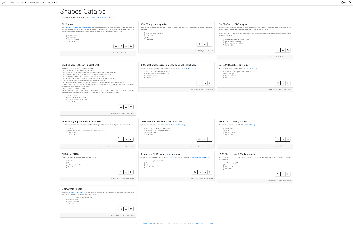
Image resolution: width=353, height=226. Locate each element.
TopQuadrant (211, 223)
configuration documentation (201, 157)
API (57, 3)
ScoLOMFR (251, 68)
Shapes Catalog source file (99, 17)
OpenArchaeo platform (78, 192)
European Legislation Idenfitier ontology (77, 28)
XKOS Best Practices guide (187, 68)
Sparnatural (173, 157)
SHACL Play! (9, 2)
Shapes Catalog (250, 125)
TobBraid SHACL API (200, 223)
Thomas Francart (148, 223)
